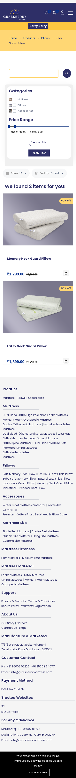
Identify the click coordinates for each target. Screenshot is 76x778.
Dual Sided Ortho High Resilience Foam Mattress (35, 415)
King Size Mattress (46, 536)
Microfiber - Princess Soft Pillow (24, 488)
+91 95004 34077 (43, 666)
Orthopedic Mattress (15, 584)
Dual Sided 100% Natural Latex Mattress (29, 434)
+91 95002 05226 (17, 666)
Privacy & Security (13, 601)
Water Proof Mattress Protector (24, 505)
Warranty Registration (36, 606)
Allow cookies (38, 772)
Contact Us (9, 628)
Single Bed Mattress (16, 531)
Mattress (9, 398)
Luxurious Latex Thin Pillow (54, 474)
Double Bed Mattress (46, 531)
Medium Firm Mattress (37, 558)
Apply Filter (39, 153)
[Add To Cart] (66, 273)
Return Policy (10, 606)
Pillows (45, 38)
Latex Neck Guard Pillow (27, 346)
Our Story (7, 623)
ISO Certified (10, 712)
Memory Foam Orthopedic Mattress (27, 420)
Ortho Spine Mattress (17, 443)
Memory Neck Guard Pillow (29, 258)
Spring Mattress (11, 580)
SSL (3, 706)
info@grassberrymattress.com (31, 672)
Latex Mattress (34, 575)
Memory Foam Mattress (41, 580)
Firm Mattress (10, 558)
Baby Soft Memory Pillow (19, 479)
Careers (22, 623)
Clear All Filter (39, 142)
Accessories (36, 398)
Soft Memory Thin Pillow (19, 474)
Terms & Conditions (41, 601)
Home (13, 38)
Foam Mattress (11, 575)
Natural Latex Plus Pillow (54, 479)
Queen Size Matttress (17, 536)
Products (29, 38)
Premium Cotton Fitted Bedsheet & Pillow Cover (35, 514)
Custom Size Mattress (18, 541)
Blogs (22, 628)
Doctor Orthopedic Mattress (22, 424)
